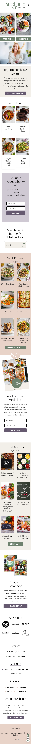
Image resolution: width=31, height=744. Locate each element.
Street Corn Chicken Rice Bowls (23, 341)
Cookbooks (21, 691)
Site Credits (15, 729)
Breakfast (20, 652)
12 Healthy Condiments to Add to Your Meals (23, 475)
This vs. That (23, 669)
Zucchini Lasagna (23, 311)
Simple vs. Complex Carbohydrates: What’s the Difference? (7, 506)
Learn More (15, 717)
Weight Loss (16, 674)
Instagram (10, 687)
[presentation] (8, 114)
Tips (12, 669)
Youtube (22, 687)
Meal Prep (11, 656)
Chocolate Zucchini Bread (22, 129)
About (9, 691)
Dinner (10, 652)
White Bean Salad (7, 284)
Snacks (22, 656)
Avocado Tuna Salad (23, 161)
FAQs (5, 669)
